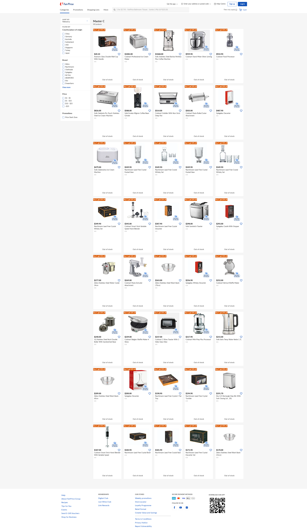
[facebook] (174, 509)
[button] (236, 10)
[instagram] (186, 509)
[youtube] (180, 509)
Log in (242, 4)
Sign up (232, 4)
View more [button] (66, 87)
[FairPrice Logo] (67, 4)
